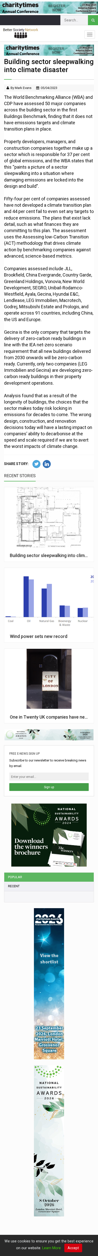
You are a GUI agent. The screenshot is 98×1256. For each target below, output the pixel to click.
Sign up (49, 787)
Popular (15, 877)
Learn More (51, 1248)
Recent (14, 886)
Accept (73, 1248)
